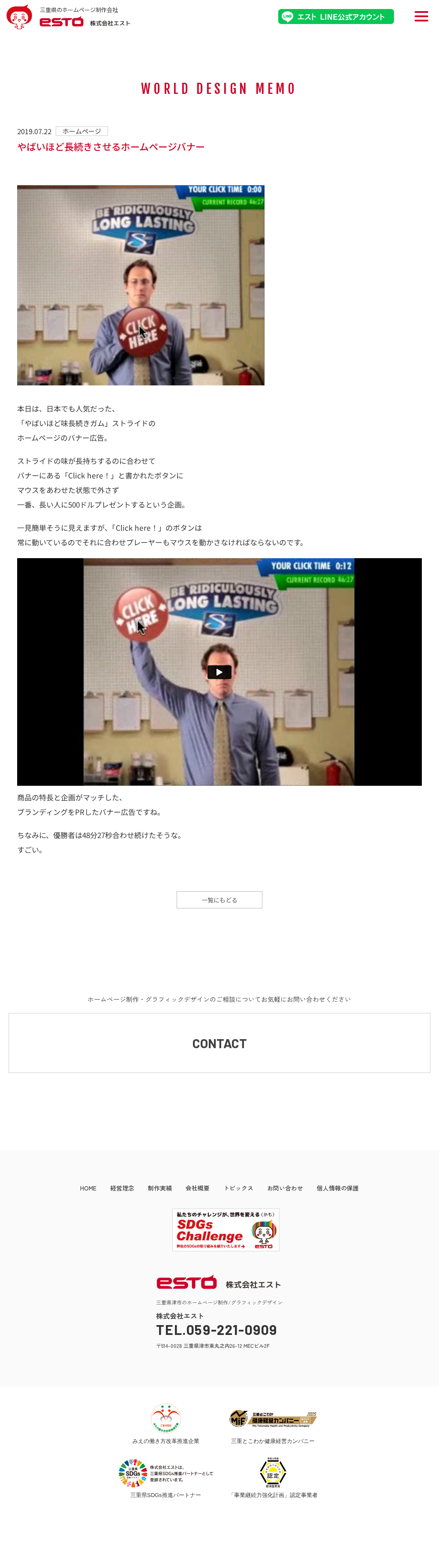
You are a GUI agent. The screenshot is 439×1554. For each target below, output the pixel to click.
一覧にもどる (219, 900)
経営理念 (122, 1188)
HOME (88, 1188)
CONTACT (219, 1043)
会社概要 (198, 1188)
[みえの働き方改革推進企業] (165, 1419)
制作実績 (160, 1188)
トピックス (238, 1188)
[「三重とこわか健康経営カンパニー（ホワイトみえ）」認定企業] (273, 1419)
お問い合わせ (285, 1188)
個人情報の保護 (338, 1188)
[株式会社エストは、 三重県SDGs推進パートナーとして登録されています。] (166, 1473)
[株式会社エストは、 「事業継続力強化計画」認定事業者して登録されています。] (273, 1473)
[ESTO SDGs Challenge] (219, 1249)
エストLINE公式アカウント (336, 16)
